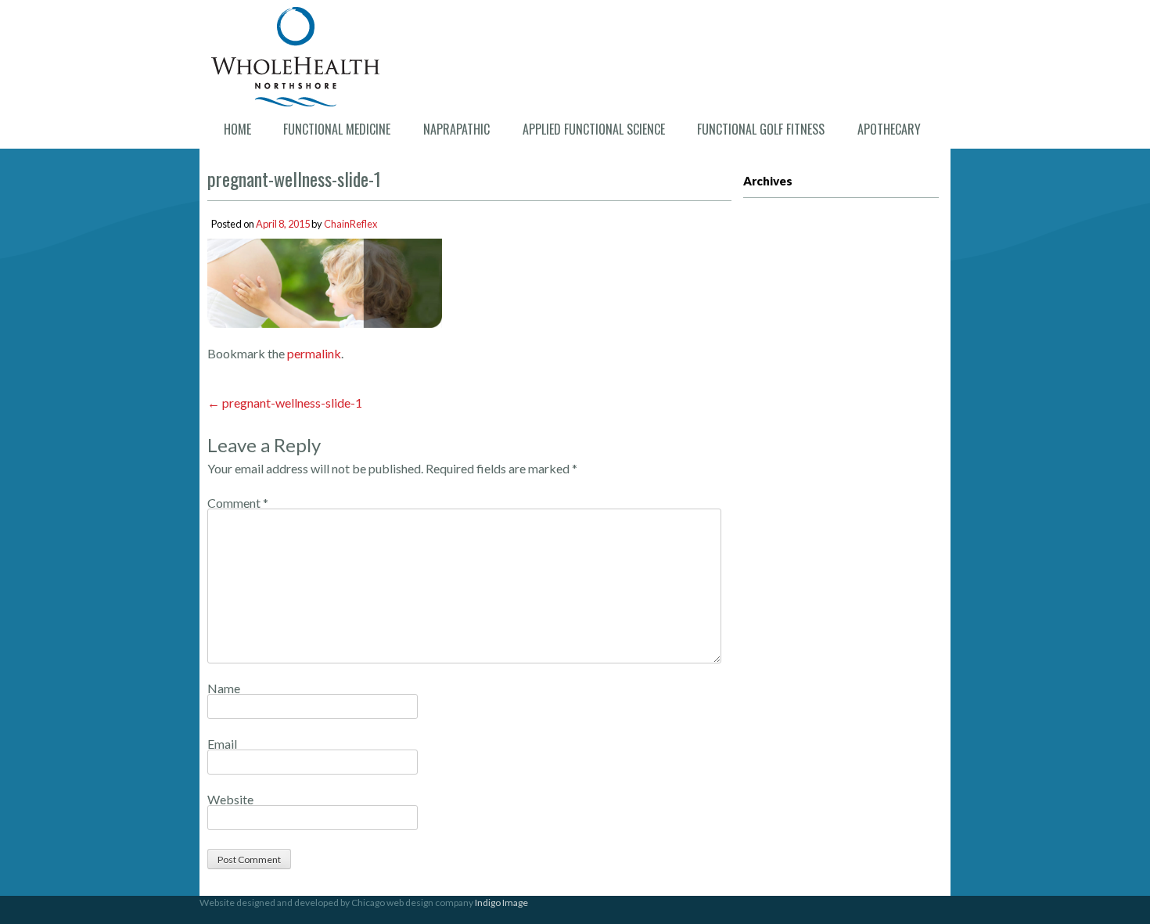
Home (237, 129)
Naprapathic (456, 129)
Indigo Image (501, 902)
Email (222, 744)
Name (223, 688)
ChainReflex (350, 224)
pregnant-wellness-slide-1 (284, 402)
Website (230, 799)
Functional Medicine (336, 129)
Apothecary (889, 129)
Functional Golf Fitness (761, 129)
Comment (237, 503)
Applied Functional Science (594, 129)
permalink (314, 353)
